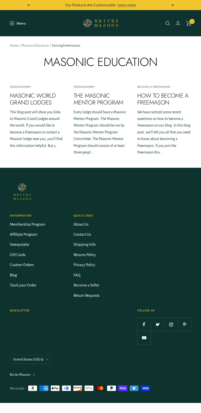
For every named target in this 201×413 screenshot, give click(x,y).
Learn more (126, 5)
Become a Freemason (153, 86)
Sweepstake (19, 244)
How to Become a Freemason (162, 99)
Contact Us (82, 234)
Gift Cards (17, 255)
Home (14, 45)
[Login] (178, 23)
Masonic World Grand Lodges (33, 99)
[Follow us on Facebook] (144, 324)
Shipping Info (85, 244)
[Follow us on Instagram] (171, 324)
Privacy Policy (84, 265)
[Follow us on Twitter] (157, 324)
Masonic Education (35, 45)
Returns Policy (85, 255)
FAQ (77, 275)
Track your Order (23, 285)
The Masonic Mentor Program (99, 99)
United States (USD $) (28, 359)
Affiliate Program (24, 234)
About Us (81, 224)
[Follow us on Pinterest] (184, 324)
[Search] (167, 23)
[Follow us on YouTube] (144, 338)
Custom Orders (22, 265)
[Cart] (188, 23)
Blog (13, 275)
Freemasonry (20, 86)
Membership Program (27, 224)
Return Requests (87, 295)
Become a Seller (86, 285)
